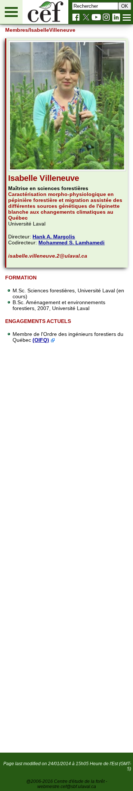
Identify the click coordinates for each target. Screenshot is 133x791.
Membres (16, 30)
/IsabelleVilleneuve (51, 30)
